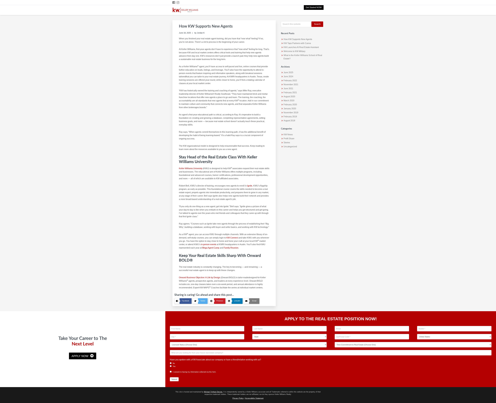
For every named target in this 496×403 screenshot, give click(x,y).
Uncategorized (290, 146)
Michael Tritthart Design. (213, 392)
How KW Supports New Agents (298, 39)
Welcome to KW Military (294, 51)
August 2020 (289, 96)
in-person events (208, 244)
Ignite (249, 186)
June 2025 (288, 72)
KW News (288, 134)
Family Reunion (231, 248)
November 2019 (291, 112)
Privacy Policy (238, 398)
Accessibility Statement (254, 398)
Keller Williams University (190, 168)
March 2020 (289, 100)
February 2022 (290, 80)
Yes (174, 366)
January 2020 (290, 108)
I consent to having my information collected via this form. (194, 372)
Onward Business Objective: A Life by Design (199, 277)
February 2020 (290, 104)
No (173, 363)
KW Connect (232, 238)
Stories (287, 142)
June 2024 (288, 76)
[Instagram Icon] (178, 2)
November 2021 (291, 84)
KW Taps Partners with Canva (297, 43)
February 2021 (290, 92)
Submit (174, 379)
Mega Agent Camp (210, 248)
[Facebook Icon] (173, 2)
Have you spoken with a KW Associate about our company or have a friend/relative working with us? (215, 360)
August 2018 (289, 120)
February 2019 (290, 116)
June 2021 (288, 88)
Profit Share (289, 138)
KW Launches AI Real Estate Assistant (301, 47)
